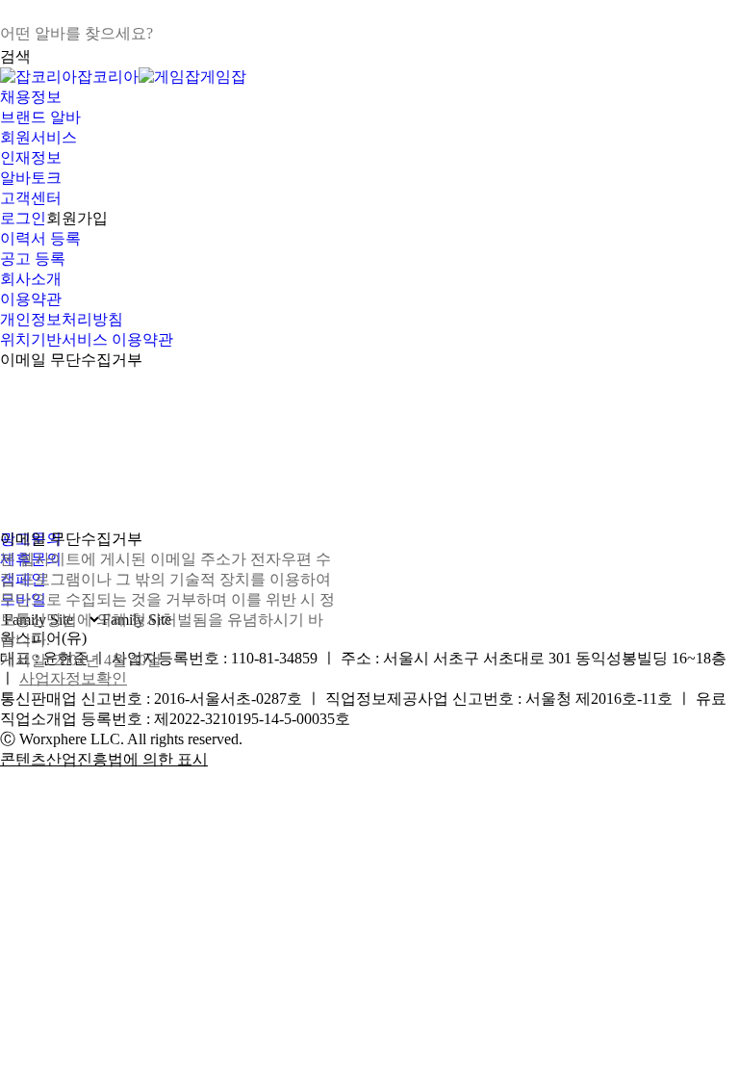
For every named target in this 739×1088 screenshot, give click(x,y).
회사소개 (31, 279)
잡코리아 (108, 76)
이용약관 (31, 299)
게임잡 (223, 76)
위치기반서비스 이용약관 (86, 339)
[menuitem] (369, 98)
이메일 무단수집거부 (71, 359)
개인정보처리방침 (61, 319)
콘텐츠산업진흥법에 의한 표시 (104, 759)
